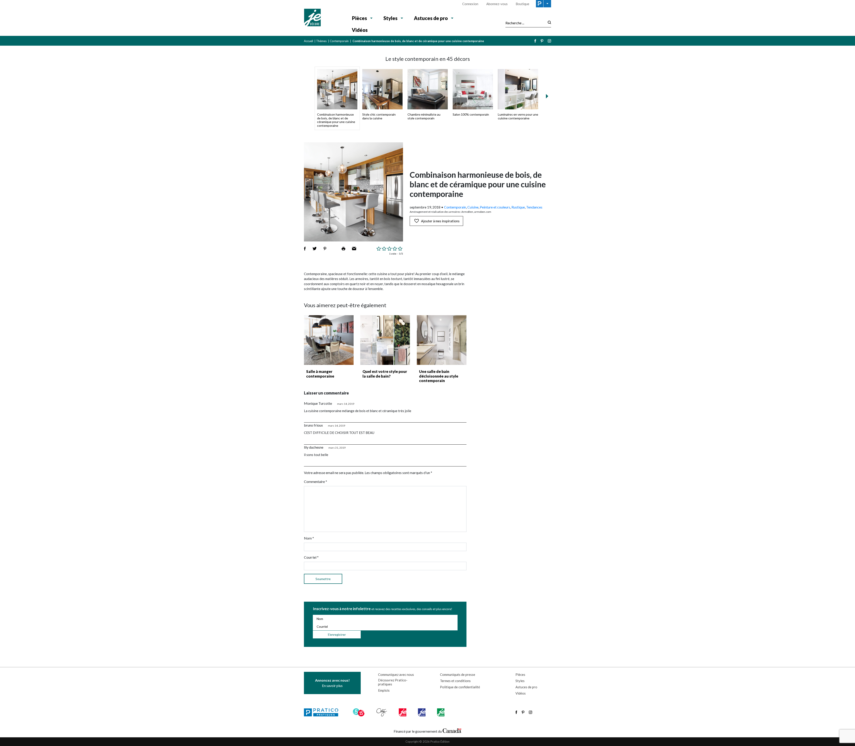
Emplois (384, 690)
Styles (390, 18)
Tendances (534, 207)
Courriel (311, 557)
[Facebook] (535, 41)
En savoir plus (332, 683)
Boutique (522, 4)
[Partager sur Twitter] (314, 248)
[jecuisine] (403, 712)
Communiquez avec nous (396, 674)
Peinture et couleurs (495, 207)
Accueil (308, 41)
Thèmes (321, 41)
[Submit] (548, 22)
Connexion (470, 4)
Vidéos (360, 30)
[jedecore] (422, 712)
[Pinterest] (542, 41)
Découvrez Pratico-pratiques (392, 682)
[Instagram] (549, 41)
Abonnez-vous (497, 4)
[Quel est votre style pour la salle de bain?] (385, 340)
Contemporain (339, 41)
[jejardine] (441, 712)
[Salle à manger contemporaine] (329, 340)
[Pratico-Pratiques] (323, 712)
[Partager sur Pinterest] (325, 248)
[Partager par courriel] (354, 248)
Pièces (359, 18)
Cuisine (472, 207)
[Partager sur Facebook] (305, 248)
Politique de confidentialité (460, 687)
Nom (309, 538)
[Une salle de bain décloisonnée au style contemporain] (441, 340)
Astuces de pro (431, 18)
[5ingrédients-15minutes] (359, 712)
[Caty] (382, 712)
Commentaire (315, 481)
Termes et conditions (455, 681)
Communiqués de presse (457, 674)
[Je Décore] (323, 18)
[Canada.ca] (452, 730)
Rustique (518, 207)
